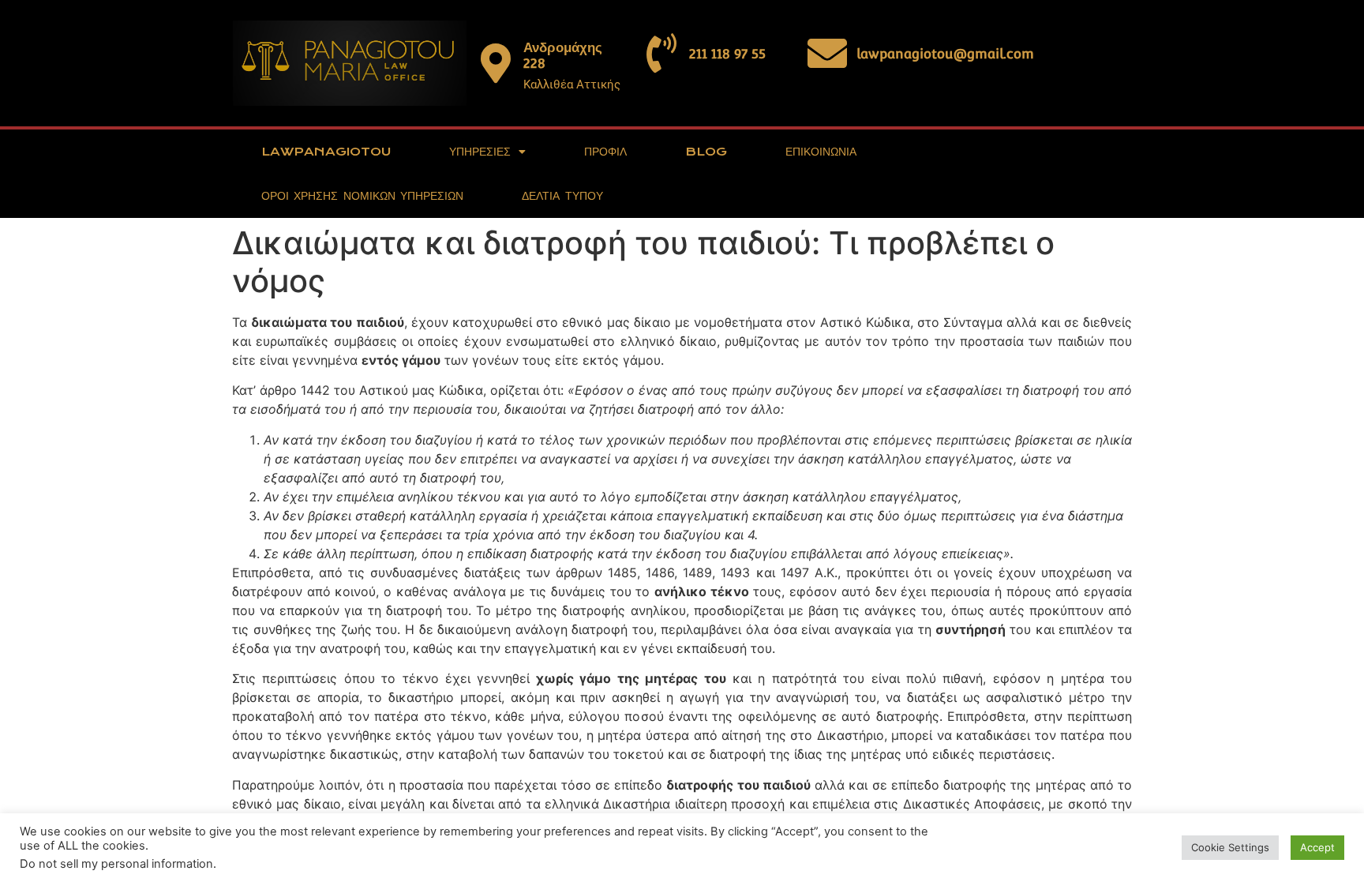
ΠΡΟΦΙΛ (605, 151)
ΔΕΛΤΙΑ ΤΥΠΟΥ (562, 196)
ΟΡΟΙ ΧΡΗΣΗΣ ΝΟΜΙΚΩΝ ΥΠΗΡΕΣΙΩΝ (362, 196)
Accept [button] (1317, 847)
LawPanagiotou (326, 151)
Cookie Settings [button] (1230, 847)
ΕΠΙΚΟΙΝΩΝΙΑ (820, 151)
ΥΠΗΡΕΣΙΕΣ (480, 151)
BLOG (706, 151)
